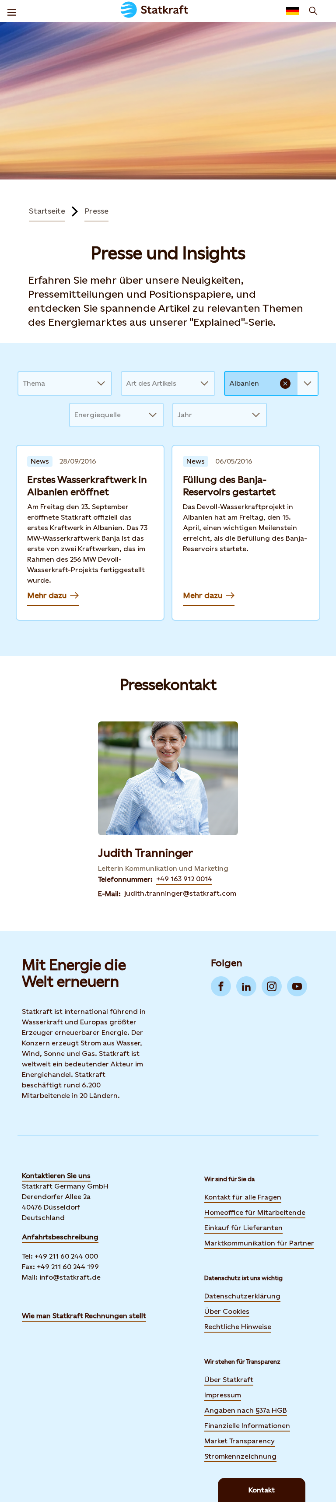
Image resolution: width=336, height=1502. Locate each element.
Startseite (47, 210)
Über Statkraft (228, 1379)
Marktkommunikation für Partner (259, 1243)
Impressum (222, 1395)
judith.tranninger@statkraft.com (180, 893)
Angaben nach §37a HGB (245, 1410)
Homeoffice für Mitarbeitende (254, 1212)
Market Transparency (239, 1441)
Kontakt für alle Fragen (242, 1197)
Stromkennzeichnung (240, 1456)
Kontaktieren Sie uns (56, 1175)
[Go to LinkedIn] (246, 986)
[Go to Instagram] (272, 986)
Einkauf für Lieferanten (243, 1228)
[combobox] (23, 383)
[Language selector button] (292, 11)
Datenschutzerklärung (242, 1296)
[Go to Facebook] (221, 986)
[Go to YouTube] (297, 986)
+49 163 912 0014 (184, 879)
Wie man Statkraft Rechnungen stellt (84, 1316)
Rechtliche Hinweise (237, 1327)
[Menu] (12, 11)
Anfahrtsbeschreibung (60, 1237)
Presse (96, 210)
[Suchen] (313, 11)
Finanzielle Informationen (247, 1425)
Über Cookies (226, 1311)
